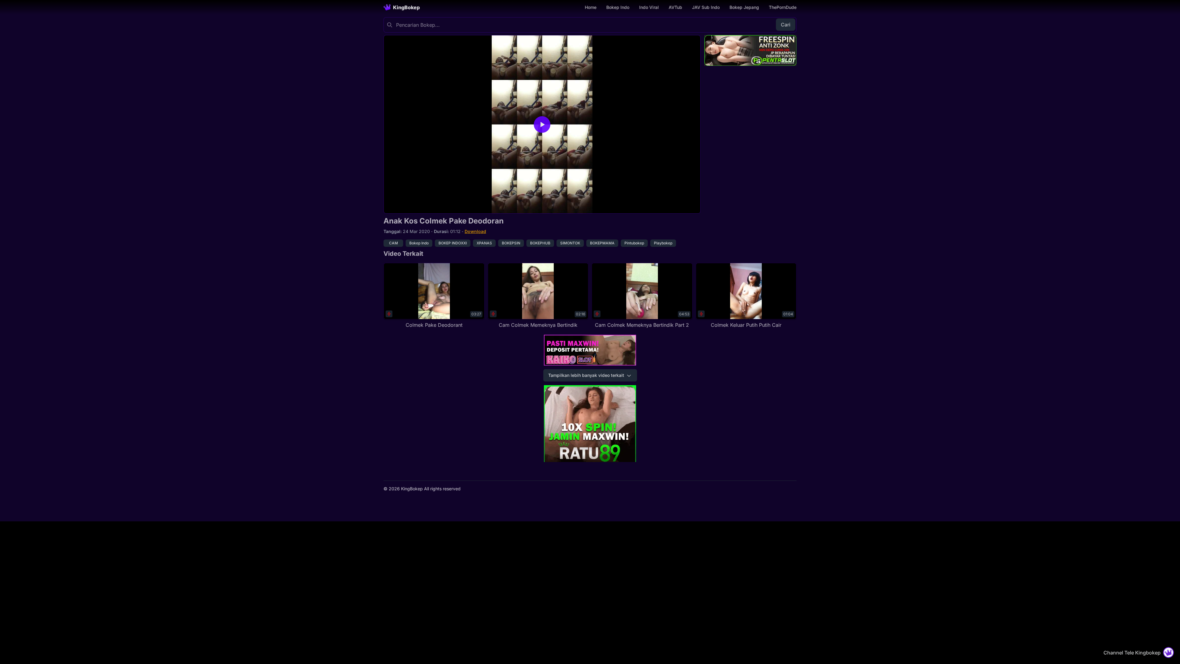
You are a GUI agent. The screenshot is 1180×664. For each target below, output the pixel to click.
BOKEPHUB (540, 243)
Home (590, 7)
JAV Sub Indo (706, 7)
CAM (393, 243)
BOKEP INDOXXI (453, 243)
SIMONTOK (570, 243)
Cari (785, 25)
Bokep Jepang (744, 7)
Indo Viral (649, 7)
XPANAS (484, 243)
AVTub (675, 7)
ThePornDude (782, 7)
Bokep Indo (617, 7)
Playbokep (663, 243)
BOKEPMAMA (602, 243)
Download (475, 231)
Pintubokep (634, 243)
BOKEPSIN (511, 243)
